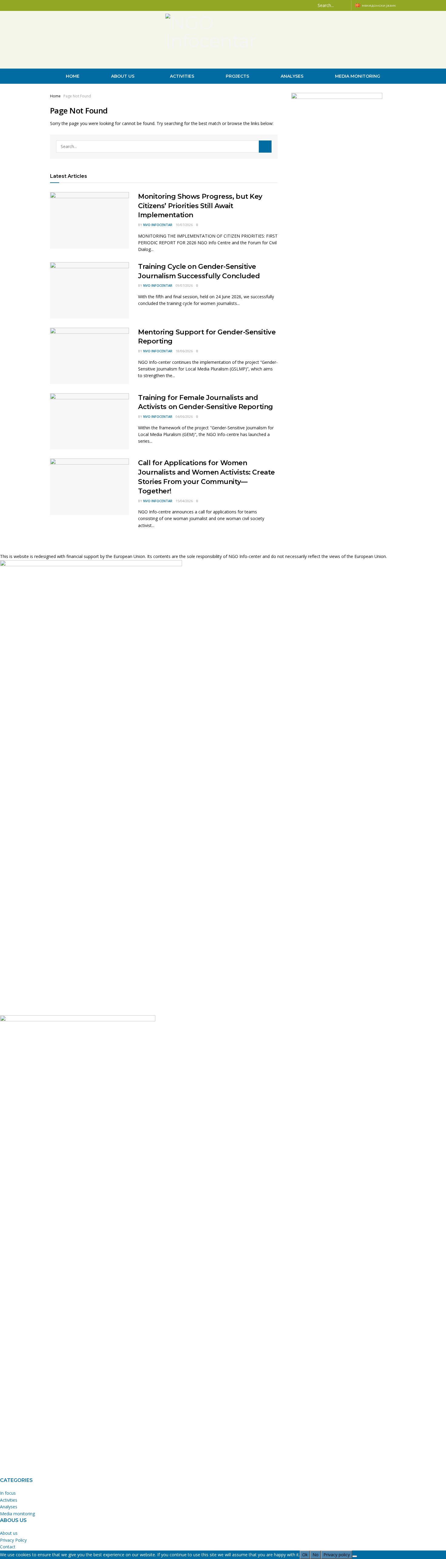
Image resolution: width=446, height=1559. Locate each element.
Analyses (292, 76)
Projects (237, 76)
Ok (305, 1554)
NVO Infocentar (157, 224)
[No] (354, 1556)
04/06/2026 (184, 416)
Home (72, 76)
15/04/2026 (184, 501)
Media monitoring (357, 76)
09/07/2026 (184, 285)
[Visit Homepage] (223, 40)
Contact (7, 1547)
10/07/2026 (184, 224)
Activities (182, 76)
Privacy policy (336, 1554)
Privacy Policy (13, 1540)
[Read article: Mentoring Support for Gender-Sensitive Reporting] (89, 356)
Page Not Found (77, 96)
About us (122, 76)
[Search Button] (345, 5)
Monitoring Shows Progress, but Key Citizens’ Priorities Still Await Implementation (200, 205)
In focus (8, 1493)
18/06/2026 (184, 351)
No (316, 1554)
